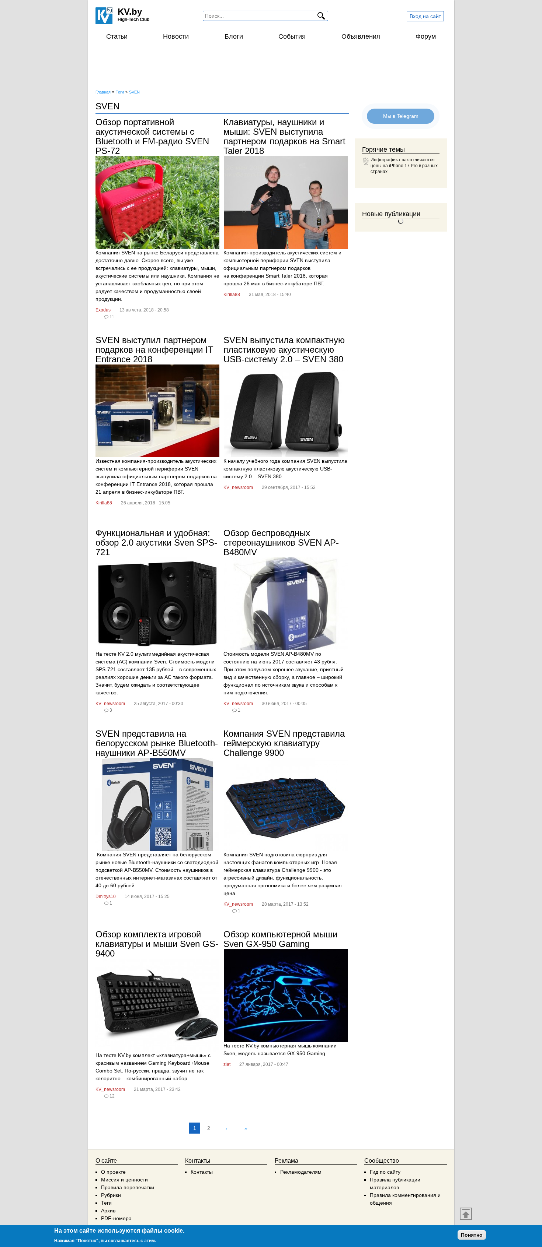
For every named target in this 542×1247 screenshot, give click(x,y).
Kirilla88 (231, 294)
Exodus (103, 310)
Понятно (472, 1235)
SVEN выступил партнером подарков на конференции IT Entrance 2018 (154, 349)
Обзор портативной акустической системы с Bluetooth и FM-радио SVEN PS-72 (152, 136)
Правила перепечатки (127, 1187)
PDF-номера (116, 1218)
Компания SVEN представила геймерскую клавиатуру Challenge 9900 (284, 743)
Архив (108, 1210)
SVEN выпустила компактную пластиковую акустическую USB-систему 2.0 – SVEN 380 (284, 349)
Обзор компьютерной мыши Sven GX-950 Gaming (280, 939)
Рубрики (111, 1195)
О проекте (113, 1172)
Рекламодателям (301, 1172)
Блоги (234, 36)
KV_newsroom (238, 487)
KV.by (130, 12)
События (292, 36)
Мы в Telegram (400, 116)
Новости (176, 36)
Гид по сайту (385, 1172)
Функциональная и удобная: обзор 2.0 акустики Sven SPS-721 (156, 542)
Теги (106, 1203)
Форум (426, 36)
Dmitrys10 (105, 896)
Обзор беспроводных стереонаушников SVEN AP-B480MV (281, 542)
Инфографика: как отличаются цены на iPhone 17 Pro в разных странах (404, 165)
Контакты (202, 1172)
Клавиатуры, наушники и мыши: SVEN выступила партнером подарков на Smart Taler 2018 (284, 136)
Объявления (360, 36)
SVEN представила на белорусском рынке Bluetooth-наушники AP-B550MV (156, 743)
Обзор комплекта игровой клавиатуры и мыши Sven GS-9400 (156, 943)
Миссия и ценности (124, 1180)
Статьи (117, 36)
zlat (226, 1064)
